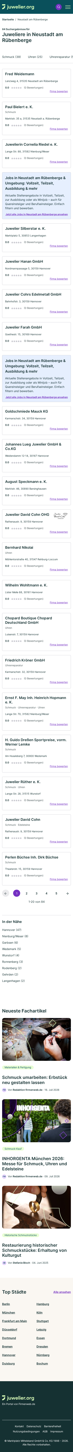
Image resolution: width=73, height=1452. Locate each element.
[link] (36, 83)
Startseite (8, 19)
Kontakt (19, 1426)
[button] (59, 7)
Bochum (42, 1363)
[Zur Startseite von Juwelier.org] (18, 7)
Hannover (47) (11, 930)
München (8, 1312)
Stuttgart (42, 1321)
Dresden (42, 1346)
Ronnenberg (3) (12, 961)
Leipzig (41, 1329)
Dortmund (9, 1338)
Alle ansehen (62, 1292)
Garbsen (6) (10, 942)
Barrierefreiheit (52, 1426)
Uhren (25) (35, 57)
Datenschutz (34, 1426)
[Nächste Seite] (67, 893)
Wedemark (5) (11, 949)
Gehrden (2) (10, 974)
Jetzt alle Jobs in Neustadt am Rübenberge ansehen (36, 214)
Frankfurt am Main (14, 1321)
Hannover (8, 1355)
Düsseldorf (9, 1329)
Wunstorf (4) (10, 955)
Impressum (56, 1431)
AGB (45, 1431)
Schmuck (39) (11, 57)
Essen (40, 1338)
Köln (39, 1312)
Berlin (6, 1304)
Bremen (7, 1346)
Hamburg (42, 1304)
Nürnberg (42, 1355)
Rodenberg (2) (12, 968)
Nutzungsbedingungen (26, 1431)
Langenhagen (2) (13, 981)
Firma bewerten (59, 91)
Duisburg (8, 1363)
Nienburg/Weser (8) (15, 936)
